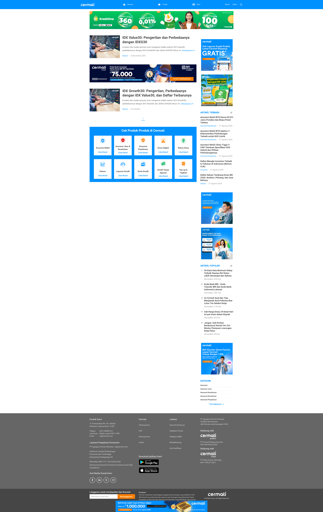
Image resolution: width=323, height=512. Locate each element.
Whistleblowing (175, 442)
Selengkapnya (215, 404)
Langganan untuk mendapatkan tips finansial (110, 492)
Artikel (141, 442)
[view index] (231, 112)
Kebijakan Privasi (176, 431)
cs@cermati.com (106, 436)
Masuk (227, 4)
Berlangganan (126, 497)
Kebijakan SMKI (176, 437)
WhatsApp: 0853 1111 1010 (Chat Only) (105, 462)
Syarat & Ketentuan (177, 425)
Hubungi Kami (144, 437)
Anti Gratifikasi (175, 448)
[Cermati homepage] (217, 494)
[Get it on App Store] (168, 470)
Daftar (235, 4)
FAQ (140, 431)
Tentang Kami (144, 425)
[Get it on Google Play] (168, 462)
